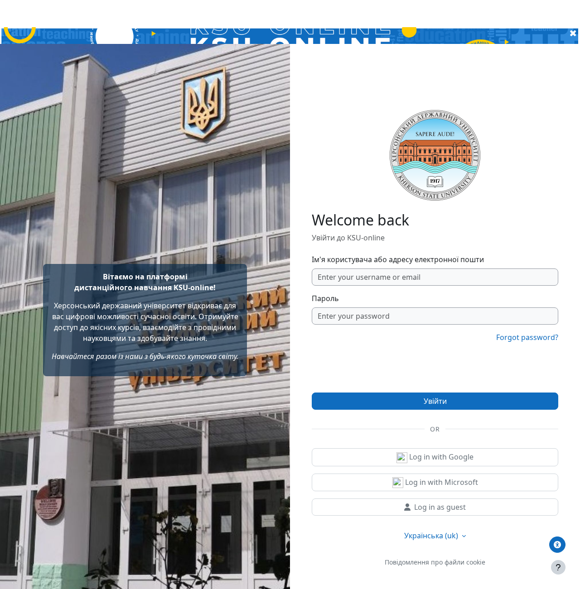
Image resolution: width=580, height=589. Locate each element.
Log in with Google (440, 457)
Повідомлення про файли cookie (435, 562)
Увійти (435, 401)
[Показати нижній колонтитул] (558, 567)
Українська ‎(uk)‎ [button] (432, 536)
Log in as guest (440, 507)
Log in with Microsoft (440, 482)
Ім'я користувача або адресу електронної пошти (398, 259)
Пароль (325, 298)
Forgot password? (527, 337)
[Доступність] (557, 544)
